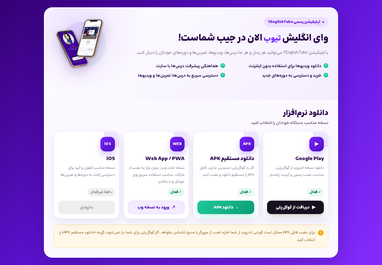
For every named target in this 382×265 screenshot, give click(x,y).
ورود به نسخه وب (156, 207)
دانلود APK (226, 207)
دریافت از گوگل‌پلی (295, 207)
